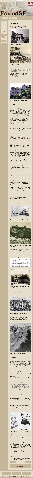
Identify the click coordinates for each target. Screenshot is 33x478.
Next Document (27, 462)
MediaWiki (29, 476)
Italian (4, 28)
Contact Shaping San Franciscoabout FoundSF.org (27, 473)
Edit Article (4, 37)
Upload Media (3, 38)
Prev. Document (12, 462)
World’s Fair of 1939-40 (22, 137)
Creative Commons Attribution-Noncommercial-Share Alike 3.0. (17, 476)
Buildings (4, 31)
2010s (4, 27)
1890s (4, 23)
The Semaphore (24, 26)
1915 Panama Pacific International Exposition (18, 124)
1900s (4, 24)
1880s (4, 22)
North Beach (3, 21)
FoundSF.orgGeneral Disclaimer (16, 473)
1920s (4, 25)
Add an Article (3, 36)
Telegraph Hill (3, 32)
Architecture (3, 30)
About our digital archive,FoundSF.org (6, 473)
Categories (3, 20)
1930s (4, 26)
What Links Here (4, 33)
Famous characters (4, 29)
